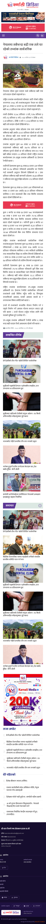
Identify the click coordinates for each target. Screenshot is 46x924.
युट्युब (27, 906)
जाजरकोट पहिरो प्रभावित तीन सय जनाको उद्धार (20, 441)
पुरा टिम (4, 868)
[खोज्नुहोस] (38, 35)
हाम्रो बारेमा (3, 881)
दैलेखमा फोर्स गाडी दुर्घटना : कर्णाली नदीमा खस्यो (23, 797)
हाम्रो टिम (2, 888)
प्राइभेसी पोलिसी (4, 891)
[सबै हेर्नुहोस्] (40, 506)
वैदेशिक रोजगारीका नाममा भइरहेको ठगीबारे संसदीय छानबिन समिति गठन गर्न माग (21, 558)
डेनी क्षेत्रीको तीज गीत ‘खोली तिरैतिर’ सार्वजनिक (19, 360)
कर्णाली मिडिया (13, 57)
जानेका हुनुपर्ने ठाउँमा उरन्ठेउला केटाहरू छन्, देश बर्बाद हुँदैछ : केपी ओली (19, 468)
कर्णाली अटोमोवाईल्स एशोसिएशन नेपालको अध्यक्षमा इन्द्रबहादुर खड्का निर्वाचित (21, 496)
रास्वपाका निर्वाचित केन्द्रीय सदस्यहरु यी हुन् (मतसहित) (22, 813)
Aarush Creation (40, 921)
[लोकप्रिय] (42, 35)
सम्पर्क (1, 884)
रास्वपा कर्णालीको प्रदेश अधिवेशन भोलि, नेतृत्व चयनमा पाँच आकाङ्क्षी (22, 789)
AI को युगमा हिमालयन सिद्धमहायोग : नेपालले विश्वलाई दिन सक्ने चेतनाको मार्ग (23, 805)
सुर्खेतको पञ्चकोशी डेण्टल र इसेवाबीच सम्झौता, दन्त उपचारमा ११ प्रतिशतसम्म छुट (21, 387)
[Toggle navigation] (3, 35)
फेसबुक (18, 906)
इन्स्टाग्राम (37, 906)
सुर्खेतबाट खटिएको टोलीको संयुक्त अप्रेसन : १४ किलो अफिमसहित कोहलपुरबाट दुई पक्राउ (21, 415)
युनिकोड (16, 897)
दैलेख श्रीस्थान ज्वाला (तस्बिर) (16, 781)
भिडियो (5, 897)
